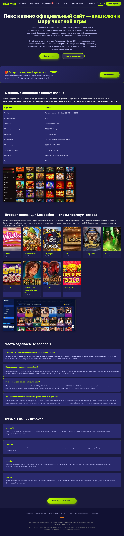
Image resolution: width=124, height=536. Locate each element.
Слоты (66, 4)
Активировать (109, 74)
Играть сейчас (49, 56)
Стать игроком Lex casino (62, 501)
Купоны (58, 4)
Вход (100, 3)
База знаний (22, 4)
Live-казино (91, 4)
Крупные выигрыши (77, 4)
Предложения (47, 4)
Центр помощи (34, 4)
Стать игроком (113, 4)
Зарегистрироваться (73, 56)
